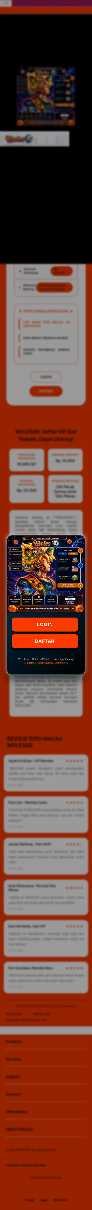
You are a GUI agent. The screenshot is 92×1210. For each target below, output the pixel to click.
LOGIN (45, 624)
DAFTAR (45, 641)
